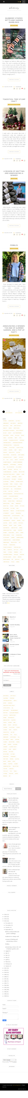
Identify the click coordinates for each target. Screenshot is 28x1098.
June (6, 955)
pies (21, 518)
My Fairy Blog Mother (17, 1085)
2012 (5, 989)
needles (12, 510)
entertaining (13, 464)
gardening (14, 476)
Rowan (19, 525)
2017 (5, 979)
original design (6, 515)
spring (21, 532)
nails (17, 508)
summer (13, 537)
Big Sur (4, 432)
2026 (5, 914)
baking (10, 428)
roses (15, 525)
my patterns (6, 508)
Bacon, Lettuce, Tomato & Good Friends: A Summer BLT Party (15, 637)
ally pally (18, 420)
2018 (5, 976)
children (5, 440)
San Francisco (6, 527)
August (7, 951)
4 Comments (18, 232)
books (12, 435)
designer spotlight (7, 457)
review (10, 525)
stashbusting (19, 535)
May (6, 957)
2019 (5, 974)
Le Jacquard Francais (13, 496)
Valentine (22, 554)
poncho (13, 520)
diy (4, 459)
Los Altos (15, 498)
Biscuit (9, 432)
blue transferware (17, 432)
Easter (16, 459)
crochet (5, 452)
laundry (5, 496)
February (7, 964)
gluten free (5, 481)
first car (16, 469)
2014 (5, 985)
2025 (5, 916)
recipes (15, 522)
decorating (13, 454)
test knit (5, 544)
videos (14, 556)
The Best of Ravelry (7, 547)
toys (21, 549)
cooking (10, 449)
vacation (16, 554)
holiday (16, 484)
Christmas (22, 440)
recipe (10, 522)
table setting (14, 542)
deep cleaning (21, 454)
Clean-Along (16, 445)
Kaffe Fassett (6, 488)
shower (5, 532)
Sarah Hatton (14, 527)
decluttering (6, 454)
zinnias (17, 561)
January (7, 966)
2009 (5, 996)
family (4, 469)
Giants (20, 476)
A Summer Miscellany (15, 624)
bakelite (5, 428)
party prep (5, 518)
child (20, 437)
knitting (14, 25)
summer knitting (7, 539)
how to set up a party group (9, 486)
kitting (14, 178)
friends (18, 474)
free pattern (21, 471)
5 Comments (18, 158)
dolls (11, 459)
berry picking (16, 428)
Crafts (20, 449)
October (7, 927)
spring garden (6, 535)
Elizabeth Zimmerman (17, 462)
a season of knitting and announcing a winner (14, 173)
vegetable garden (7, 556)
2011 (5, 991)
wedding (20, 556)
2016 (5, 981)
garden (8, 476)
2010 (5, 994)
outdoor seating (16, 515)
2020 (5, 972)
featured (10, 469)
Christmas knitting (7, 445)
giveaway (14, 248)
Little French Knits (7, 498)
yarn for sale (6, 561)
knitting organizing (7, 493)
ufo (21, 552)
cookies (5, 449)
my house (22, 505)
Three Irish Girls (17, 547)
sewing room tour (7, 530)
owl (22, 515)
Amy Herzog (13, 423)
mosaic (11, 505)
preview (18, 520)
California (10, 437)
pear (11, 518)
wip (12, 559)
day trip (18, 452)
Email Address (7, 675)
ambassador (6, 423)
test (20, 542)
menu (12, 503)
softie (17, 532)
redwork (5, 525)
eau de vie (22, 459)
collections (11, 447)
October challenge (20, 510)
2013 (5, 987)
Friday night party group (9, 474)
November (8, 925)
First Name (6, 680)
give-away (14, 479)
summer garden (19, 537)
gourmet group (19, 481)
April (6, 959)
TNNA (4, 549)
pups (23, 520)
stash (13, 535)
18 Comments (18, 313)
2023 (5, 921)
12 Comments (18, 86)
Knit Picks (10, 491)
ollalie (12, 513)
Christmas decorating (17, 442)
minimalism (18, 503)
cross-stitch (11, 452)
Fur (4, 476)
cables (4, 437)
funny (23, 474)
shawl (14, 530)
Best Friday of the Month (8, 430)
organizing (18, 513)
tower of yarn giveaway (14, 844)
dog (7, 459)
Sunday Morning (16, 539)
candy (16, 437)
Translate (14, 1062)
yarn (22, 559)
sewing (20, 527)
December (8, 923)
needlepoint (6, 510)
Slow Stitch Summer (14, 644)
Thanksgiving (12, 544)
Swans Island (6, 542)
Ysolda (12, 561)
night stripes (11, 858)
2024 (5, 918)
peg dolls (16, 518)
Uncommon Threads (7, 554)
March (7, 961)
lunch (21, 498)
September (8, 929)
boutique (17, 435)
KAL (11, 488)
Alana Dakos (11, 420)
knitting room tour (18, 493)
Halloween (5, 484)
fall (4, 466)
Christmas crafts (14, 104)
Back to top (21, 1089)
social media (11, 532)
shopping (20, 530)
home (21, 484)
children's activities (13, 440)
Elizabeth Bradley (7, 462)
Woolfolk (17, 559)
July (6, 953)
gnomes (12, 481)
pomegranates (6, 520)
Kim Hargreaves (17, 488)
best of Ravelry (19, 430)
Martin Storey (6, 503)
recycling (21, 522)
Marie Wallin (19, 501)
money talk (5, 505)
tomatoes (9, 549)
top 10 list (16, 549)
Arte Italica (5, 425)
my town (13, 508)
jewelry (19, 486)
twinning (16, 552)
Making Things (11, 501)
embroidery (5, 464)
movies (16, 505)
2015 (5, 983)
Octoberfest (6, 513)
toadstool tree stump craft (12, 936)
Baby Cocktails (17, 425)
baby (11, 425)
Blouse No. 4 (13, 617)
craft (15, 449)
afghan (5, 420)
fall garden (14, 335)
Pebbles (14, 245)
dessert (15, 457)
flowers (15, 471)
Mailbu (4, 501)
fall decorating (10, 466)
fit (20, 469)
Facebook (20, 464)
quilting (5, 522)
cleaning (5, 447)
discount (21, 457)
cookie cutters (19, 447)
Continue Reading (14, 79)
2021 (5, 970)
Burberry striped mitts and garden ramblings (14, 20)
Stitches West (6, 537)
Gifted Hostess (6, 479)
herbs (11, 484)
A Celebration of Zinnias (15, 654)
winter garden (6, 559)
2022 (5, 968)
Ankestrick (20, 423)
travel (4, 552)
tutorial (10, 552)
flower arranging (7, 471)
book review (6, 435)
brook (22, 435)
